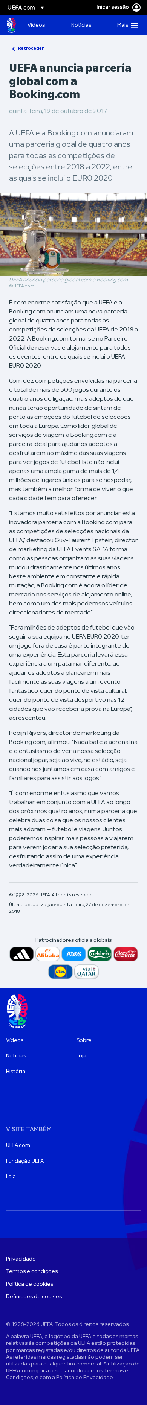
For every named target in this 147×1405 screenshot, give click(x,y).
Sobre (84, 1040)
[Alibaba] (47, 954)
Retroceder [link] (31, 48)
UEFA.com (18, 1145)
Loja (81, 1056)
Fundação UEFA (25, 1161)
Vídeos (14, 1040)
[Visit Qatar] (86, 971)
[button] (125, 25)
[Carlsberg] (99, 954)
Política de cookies (29, 1284)
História (15, 1071)
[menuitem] (43, 25)
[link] (36, 25)
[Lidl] (60, 971)
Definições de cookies (34, 1296)
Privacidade (21, 1259)
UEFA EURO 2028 (11, 25)
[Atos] (73, 954)
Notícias (16, 1056)
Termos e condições (32, 1271)
